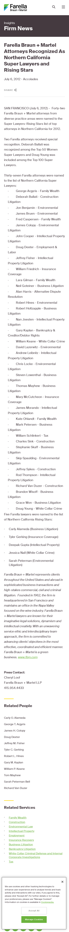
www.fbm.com (28, 657)
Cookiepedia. (47, 902)
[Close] (62, 881)
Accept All (34, 910)
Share (8, 90)
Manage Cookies (34, 919)
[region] (34, 903)
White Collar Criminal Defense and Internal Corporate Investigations (35, 855)
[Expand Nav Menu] (63, 7)
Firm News (18, 28)
